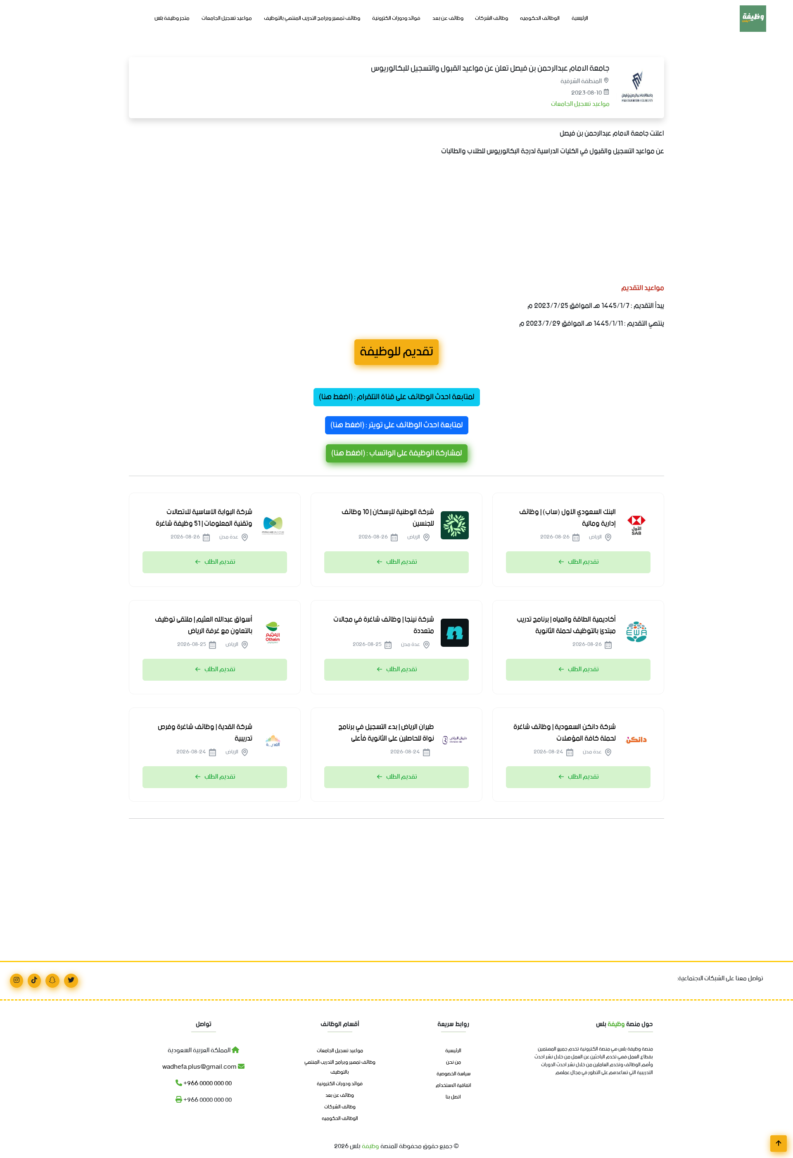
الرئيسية (580, 18)
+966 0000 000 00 (207, 1083)
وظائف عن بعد (447, 18)
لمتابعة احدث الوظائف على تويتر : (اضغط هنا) (396, 425)
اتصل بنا (453, 1097)
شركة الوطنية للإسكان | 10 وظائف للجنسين (388, 517)
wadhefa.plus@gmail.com (200, 1067)
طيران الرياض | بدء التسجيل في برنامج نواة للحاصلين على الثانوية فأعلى (386, 732)
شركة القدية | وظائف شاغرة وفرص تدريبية (205, 732)
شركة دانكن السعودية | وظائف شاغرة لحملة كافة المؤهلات (564, 732)
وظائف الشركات (491, 18)
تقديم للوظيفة (396, 352)
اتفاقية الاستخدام (453, 1085)
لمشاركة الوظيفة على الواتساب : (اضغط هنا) (396, 453)
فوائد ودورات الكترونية (396, 18)
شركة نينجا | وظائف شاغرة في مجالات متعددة (383, 625)
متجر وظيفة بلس (172, 18)
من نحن (453, 1062)
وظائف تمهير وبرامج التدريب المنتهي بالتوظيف (312, 18)
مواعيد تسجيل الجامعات (227, 18)
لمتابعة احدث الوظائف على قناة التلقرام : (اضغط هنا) (397, 397)
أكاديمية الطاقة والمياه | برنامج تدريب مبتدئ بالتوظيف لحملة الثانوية (566, 625)
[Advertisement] (416, 221)
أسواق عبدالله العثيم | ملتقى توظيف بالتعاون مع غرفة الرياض (203, 625)
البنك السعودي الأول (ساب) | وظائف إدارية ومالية (567, 517)
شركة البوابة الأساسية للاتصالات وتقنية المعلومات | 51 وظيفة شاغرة (204, 517)
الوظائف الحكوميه (540, 18)
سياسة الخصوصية (453, 1074)
